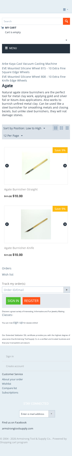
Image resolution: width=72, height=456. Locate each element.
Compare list (9, 388)
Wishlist (6, 383)
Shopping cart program (14, 442)
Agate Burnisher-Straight (21, 189)
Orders (6, 268)
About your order (12, 379)
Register (31, 301)
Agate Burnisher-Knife (19, 248)
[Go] (66, 290)
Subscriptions (10, 392)
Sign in (13, 301)
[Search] (66, 21)
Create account (15, 366)
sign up (18, 322)
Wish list (7, 274)
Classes (7, 315)
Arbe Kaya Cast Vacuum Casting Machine (29, 64)
